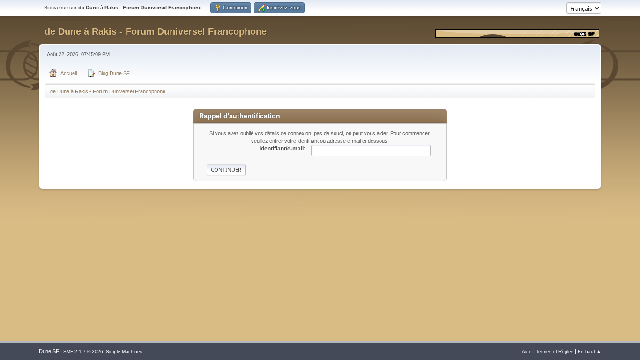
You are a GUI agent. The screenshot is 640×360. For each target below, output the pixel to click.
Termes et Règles (554, 351)
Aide (527, 351)
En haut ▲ (589, 351)
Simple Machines (124, 351)
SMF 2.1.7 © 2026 (83, 351)
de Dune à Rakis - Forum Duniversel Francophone (156, 31)
